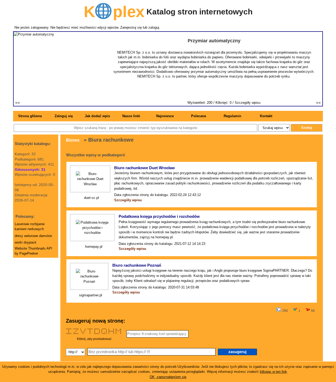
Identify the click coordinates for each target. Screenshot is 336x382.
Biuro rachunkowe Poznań (136, 265)
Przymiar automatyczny (214, 40)
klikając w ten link (273, 372)
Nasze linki (131, 116)
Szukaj (306, 128)
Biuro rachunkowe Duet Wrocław (144, 168)
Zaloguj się (64, 116)
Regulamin (232, 116)
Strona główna (30, 116)
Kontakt (266, 116)
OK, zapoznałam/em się (168, 377)
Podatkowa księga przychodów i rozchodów (159, 216)
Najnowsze (165, 116)
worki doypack (25, 242)
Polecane (198, 116)
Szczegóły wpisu (247, 103)
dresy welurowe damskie (33, 236)
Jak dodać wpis (97, 116)
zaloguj (153, 27)
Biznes (73, 140)
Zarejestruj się (131, 27)
